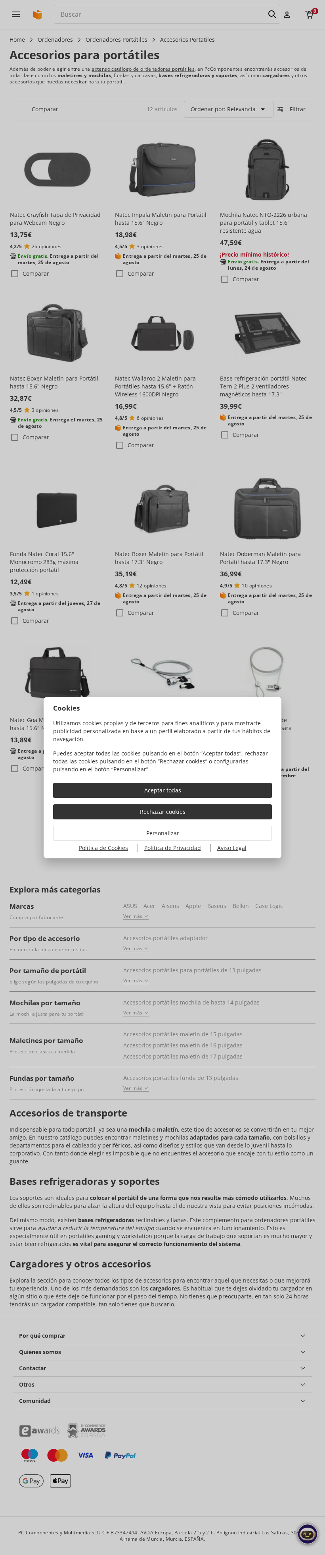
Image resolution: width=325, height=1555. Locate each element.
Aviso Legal (232, 848)
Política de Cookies (103, 848)
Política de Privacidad (172, 848)
